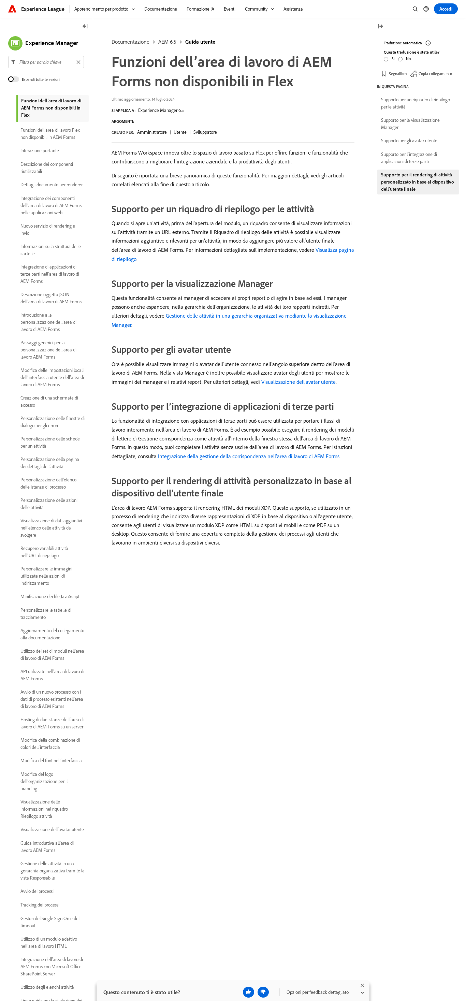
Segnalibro (398, 73)
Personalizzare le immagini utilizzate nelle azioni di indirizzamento (46, 576)
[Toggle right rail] (380, 27)
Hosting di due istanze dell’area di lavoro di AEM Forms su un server (52, 723)
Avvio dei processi (37, 891)
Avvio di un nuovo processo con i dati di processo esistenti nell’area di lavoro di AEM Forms (51, 699)
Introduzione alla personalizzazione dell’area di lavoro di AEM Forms (48, 322)
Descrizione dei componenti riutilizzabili (46, 167)
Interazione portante (39, 151)
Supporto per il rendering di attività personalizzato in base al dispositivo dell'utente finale (417, 182)
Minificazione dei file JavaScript (49, 597)
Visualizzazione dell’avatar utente (52, 830)
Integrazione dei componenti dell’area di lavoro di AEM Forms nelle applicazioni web (51, 205)
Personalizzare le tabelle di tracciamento (45, 613)
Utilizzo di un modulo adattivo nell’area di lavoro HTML (48, 942)
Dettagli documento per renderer (51, 185)
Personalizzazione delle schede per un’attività (50, 442)
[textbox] (46, 62)
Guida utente (200, 41)
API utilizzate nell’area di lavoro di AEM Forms (52, 675)
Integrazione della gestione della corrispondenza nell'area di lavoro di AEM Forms (248, 456)
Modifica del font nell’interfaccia (51, 761)
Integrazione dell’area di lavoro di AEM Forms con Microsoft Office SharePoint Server (51, 966)
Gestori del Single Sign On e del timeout (49, 922)
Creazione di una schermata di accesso (49, 401)
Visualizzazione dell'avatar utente (298, 381)
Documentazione (130, 41)
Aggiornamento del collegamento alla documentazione (52, 634)
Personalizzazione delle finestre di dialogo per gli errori (52, 422)
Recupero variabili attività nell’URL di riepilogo (44, 551)
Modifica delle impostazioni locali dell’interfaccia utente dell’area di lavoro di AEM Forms (52, 377)
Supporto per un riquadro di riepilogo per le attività (415, 103)
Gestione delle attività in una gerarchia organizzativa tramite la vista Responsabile (52, 870)
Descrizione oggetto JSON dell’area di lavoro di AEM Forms (51, 298)
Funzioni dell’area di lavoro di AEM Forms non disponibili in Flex (51, 108)
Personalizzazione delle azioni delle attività (48, 503)
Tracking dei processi (39, 905)
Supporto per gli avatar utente (409, 140)
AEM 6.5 (167, 41)
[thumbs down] (263, 992)
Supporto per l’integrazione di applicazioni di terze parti (409, 157)
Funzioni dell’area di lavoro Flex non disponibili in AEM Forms (50, 133)
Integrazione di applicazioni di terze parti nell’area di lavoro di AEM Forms (49, 274)
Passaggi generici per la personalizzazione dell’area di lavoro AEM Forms (48, 349)
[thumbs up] (248, 992)
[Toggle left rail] (85, 27)
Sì (393, 58)
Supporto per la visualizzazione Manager (410, 123)
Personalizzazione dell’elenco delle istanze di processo (48, 483)
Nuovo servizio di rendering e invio (47, 229)
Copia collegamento (435, 73)
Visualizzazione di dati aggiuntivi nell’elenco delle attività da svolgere (51, 528)
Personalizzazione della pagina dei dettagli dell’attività (49, 462)
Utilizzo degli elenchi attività (47, 987)
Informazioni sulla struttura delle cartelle (50, 250)
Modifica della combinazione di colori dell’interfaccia (50, 743)
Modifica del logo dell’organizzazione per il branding (44, 781)
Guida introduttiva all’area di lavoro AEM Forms (47, 846)
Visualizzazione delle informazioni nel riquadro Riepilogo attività (44, 809)
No (408, 58)
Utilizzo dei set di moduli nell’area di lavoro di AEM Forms (52, 654)
